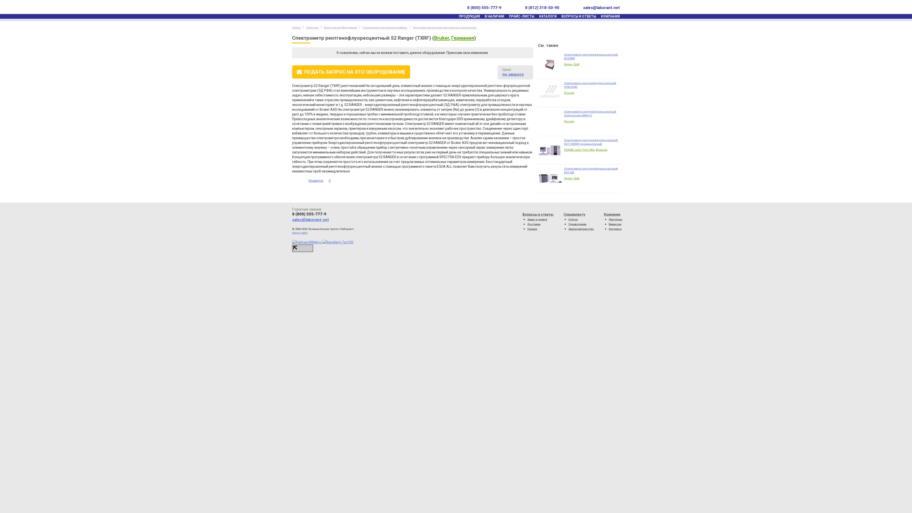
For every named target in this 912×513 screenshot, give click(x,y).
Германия (462, 38)
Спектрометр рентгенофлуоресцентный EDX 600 (591, 170)
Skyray (568, 64)
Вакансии (615, 224)
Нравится (316, 181)
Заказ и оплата (537, 219)
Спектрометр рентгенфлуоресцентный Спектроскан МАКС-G (590, 113)
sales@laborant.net (601, 7)
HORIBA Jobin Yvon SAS (579, 150)
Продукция (469, 16)
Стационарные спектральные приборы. (385, 27)
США (576, 64)
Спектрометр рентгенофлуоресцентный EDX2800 (591, 56)
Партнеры (615, 219)
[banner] (314, 7)
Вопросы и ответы (578, 16)
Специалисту (574, 214)
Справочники (577, 224)
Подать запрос (354, 72)
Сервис (532, 229)
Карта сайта (300, 232)
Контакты (615, 229)
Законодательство (581, 229)
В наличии (494, 16)
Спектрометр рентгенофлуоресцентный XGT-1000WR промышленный (591, 142)
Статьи (573, 219)
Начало (296, 27)
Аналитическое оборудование (340, 27)
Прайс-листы (521, 16)
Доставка (533, 224)
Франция (601, 150)
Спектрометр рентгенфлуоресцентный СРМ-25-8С (590, 85)
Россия (569, 93)
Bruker (441, 38)
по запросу (513, 74)
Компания (610, 16)
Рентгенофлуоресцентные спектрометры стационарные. (445, 27)
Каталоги (548, 16)
